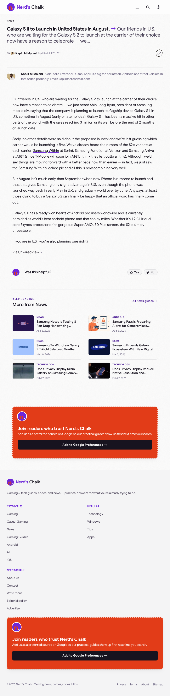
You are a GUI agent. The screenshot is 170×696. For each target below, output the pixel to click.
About (145, 684)
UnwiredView (28, 252)
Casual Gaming (17, 521)
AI (8, 552)
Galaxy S (19, 213)
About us (13, 578)
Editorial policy (17, 601)
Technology (95, 514)
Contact (12, 585)
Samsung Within (46, 150)
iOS (9, 560)
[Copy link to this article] (159, 53)
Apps (91, 537)
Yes (136, 272)
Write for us (14, 593)
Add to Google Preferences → (85, 445)
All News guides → (145, 301)
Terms (133, 684)
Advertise (13, 608)
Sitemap (158, 684)
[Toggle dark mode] (158, 7)
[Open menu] (137, 7)
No (152, 272)
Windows (93, 521)
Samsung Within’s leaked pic (41, 168)
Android (12, 545)
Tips (90, 529)
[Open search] (147, 7)
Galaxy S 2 (87, 99)
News (10, 21)
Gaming (12, 514)
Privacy (121, 684)
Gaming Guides (17, 537)
